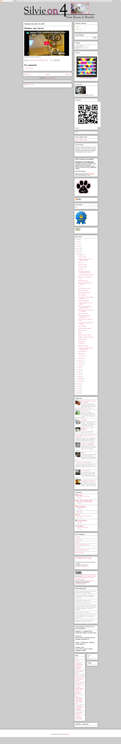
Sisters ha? (80, 262)
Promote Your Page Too (92, 658)
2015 (78, 248)
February (80, 379)
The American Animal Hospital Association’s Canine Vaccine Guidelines (79, 665)
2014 (78, 250)
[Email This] (53, 60)
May (79, 372)
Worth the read (81, 341)
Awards (77, 660)
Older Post (68, 74)
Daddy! (80, 332)
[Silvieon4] (88, 656)
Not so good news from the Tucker (84, 516)
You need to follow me (83, 290)
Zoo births (77, 537)
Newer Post (27, 74)
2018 (78, 241)
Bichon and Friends (79, 552)
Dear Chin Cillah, (82, 326)
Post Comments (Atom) (50, 78)
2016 (78, 246)
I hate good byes (81, 353)
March (80, 376)
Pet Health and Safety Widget (83, 558)
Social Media (80, 521)
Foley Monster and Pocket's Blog (84, 500)
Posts (78, 27)
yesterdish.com (80, 526)
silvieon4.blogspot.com (89, 580)
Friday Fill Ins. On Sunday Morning (85, 501)
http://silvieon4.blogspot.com (88, 574)
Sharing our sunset (82, 330)
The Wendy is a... (82, 343)
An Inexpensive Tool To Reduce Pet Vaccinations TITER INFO (79, 707)
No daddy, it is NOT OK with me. (85, 337)
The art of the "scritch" (83, 345)
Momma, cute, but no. (83, 280)
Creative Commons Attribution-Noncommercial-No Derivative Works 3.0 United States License (86, 577)
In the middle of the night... (84, 292)
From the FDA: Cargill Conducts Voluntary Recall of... (85, 348)
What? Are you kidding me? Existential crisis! (84, 316)
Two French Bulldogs (82, 520)
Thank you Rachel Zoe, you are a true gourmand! (88, 401)
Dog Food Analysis (79, 675)
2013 (78, 253)
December (80, 255)
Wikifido (77, 542)
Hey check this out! (82, 351)
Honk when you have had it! (84, 335)
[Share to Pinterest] (59, 60)
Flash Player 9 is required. (81, 566)
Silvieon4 (89, 655)
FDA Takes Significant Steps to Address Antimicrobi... (85, 307)
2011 (78, 386)
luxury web (77, 547)
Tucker (78, 514)
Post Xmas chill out (82, 267)
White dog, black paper (82, 507)
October (80, 361)
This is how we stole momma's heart (85, 277)
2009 (78, 390)
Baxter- (79, 286)
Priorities (83, 452)
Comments (79, 29)
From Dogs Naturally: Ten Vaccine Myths (78, 717)
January (80, 381)
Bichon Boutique (90, 173)
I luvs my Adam (81, 356)
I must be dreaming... (85, 470)
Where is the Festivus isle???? (84, 288)
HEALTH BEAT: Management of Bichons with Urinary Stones (86, 435)
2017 (78, 244)
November (80, 358)
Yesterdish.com (78, 539)
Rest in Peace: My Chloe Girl (83, 496)
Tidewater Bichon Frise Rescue (82, 544)
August (80, 365)
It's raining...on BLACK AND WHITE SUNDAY (85, 259)
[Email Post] (51, 60)
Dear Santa (80, 269)
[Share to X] (56, 60)
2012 (78, 384)
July (79, 367)
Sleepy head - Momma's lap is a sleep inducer (85, 283)
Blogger (68, 734)
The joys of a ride (82, 256)
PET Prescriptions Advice (79, 671)
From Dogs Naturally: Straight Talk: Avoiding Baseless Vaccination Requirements (79, 690)
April (79, 374)
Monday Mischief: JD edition (84, 328)
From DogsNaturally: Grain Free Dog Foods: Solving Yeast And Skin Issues (78, 700)
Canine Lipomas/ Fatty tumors (79, 712)
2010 (78, 388)
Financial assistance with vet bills (79, 683)
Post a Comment (29, 68)
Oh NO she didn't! (82, 339)
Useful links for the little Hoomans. (86, 274)
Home (47, 74)
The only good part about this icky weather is (85, 323)
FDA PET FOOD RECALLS (82, 550)
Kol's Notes (79, 512)
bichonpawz (79, 495)
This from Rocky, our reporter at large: (85, 319)
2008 (78, 393)
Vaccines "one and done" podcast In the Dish (79, 679)
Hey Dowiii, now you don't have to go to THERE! (86, 310)
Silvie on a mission (82, 264)
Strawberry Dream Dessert (82, 527)
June (79, 370)
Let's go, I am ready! (82, 313)
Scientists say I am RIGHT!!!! (87, 443)
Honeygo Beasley (81, 506)
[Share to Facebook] (57, 60)
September (80, 363)
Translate (86, 48)
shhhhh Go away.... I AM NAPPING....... (87, 428)
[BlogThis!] (55, 60)
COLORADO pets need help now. (84, 462)
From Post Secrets (85, 410)
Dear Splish (83, 420)
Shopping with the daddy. (83, 300)
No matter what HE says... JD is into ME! (85, 303)
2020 (78, 239)
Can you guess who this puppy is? (88, 480)
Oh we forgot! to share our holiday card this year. (85, 297)
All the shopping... (82, 295)
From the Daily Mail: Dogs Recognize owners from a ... (85, 272)
